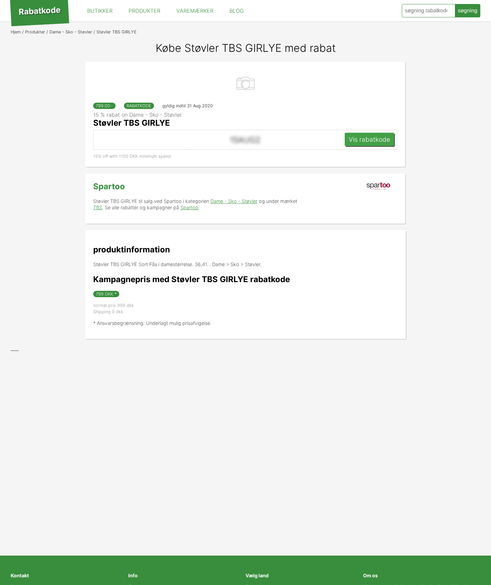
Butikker (100, 10)
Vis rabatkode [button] (369, 139)
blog (236, 10)
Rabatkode (39, 11)
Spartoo (109, 186)
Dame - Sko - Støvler (234, 201)
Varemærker (194, 10)
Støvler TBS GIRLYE (131, 123)
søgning (467, 10)
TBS (97, 207)
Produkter (144, 10)
